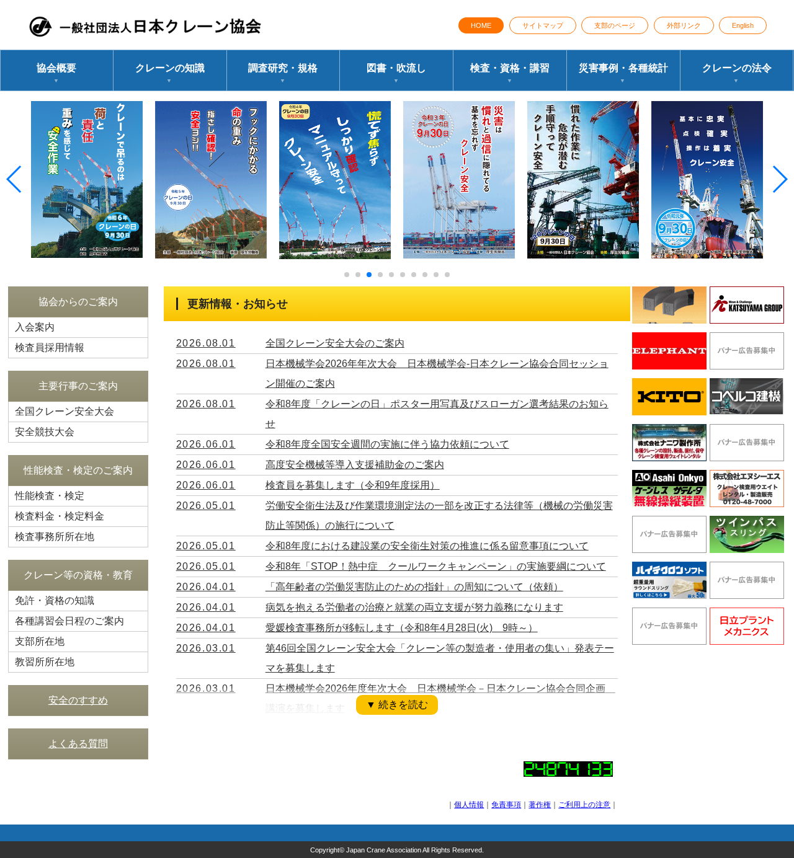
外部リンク (684, 25)
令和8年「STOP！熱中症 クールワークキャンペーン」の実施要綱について (435, 566)
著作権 (540, 804)
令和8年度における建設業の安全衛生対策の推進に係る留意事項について (427, 546)
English (743, 25)
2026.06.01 (206, 444)
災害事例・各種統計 (623, 73)
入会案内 (35, 327)
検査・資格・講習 (510, 73)
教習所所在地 (44, 662)
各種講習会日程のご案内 (69, 621)
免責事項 (506, 804)
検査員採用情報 (49, 347)
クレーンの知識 (170, 73)
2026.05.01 (206, 505)
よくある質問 (78, 743)
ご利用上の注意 (584, 804)
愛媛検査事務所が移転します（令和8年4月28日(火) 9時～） (401, 627)
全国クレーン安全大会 (64, 411)
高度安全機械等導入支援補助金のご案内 (354, 464)
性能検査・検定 (49, 495)
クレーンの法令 (737, 73)
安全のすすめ (78, 700)
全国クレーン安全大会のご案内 (334, 343)
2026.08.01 (206, 343)
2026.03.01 (206, 648)
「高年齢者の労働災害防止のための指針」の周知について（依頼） (414, 587)
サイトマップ (542, 25)
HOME (481, 25)
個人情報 (469, 804)
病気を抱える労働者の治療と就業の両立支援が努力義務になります (414, 607)
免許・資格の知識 (54, 600)
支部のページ (614, 25)
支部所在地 (40, 641)
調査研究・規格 (283, 73)
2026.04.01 (206, 587)
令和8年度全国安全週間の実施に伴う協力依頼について (387, 444)
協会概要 (56, 73)
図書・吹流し (396, 73)
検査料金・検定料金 (59, 516)
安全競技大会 (44, 432)
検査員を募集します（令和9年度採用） (352, 485)
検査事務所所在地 (54, 536)
